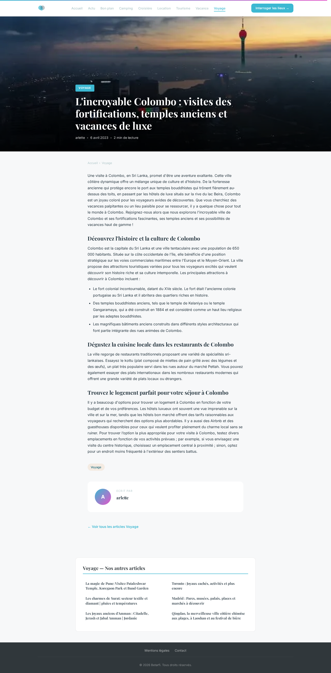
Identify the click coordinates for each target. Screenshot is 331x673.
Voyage (219, 8)
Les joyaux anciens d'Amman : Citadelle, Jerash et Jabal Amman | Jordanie (117, 615)
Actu (91, 8)
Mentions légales (157, 650)
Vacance (202, 8)
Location (164, 8)
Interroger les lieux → (272, 8)
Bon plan (107, 8)
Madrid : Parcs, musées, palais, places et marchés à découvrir (203, 600)
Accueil (77, 8)
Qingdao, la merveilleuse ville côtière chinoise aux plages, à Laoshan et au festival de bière (208, 615)
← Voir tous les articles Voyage (113, 526)
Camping (126, 8)
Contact (180, 650)
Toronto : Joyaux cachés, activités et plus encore (203, 585)
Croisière (145, 8)
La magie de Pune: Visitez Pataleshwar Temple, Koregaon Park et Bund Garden (117, 585)
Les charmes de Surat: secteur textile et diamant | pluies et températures (116, 600)
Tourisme (183, 8)
